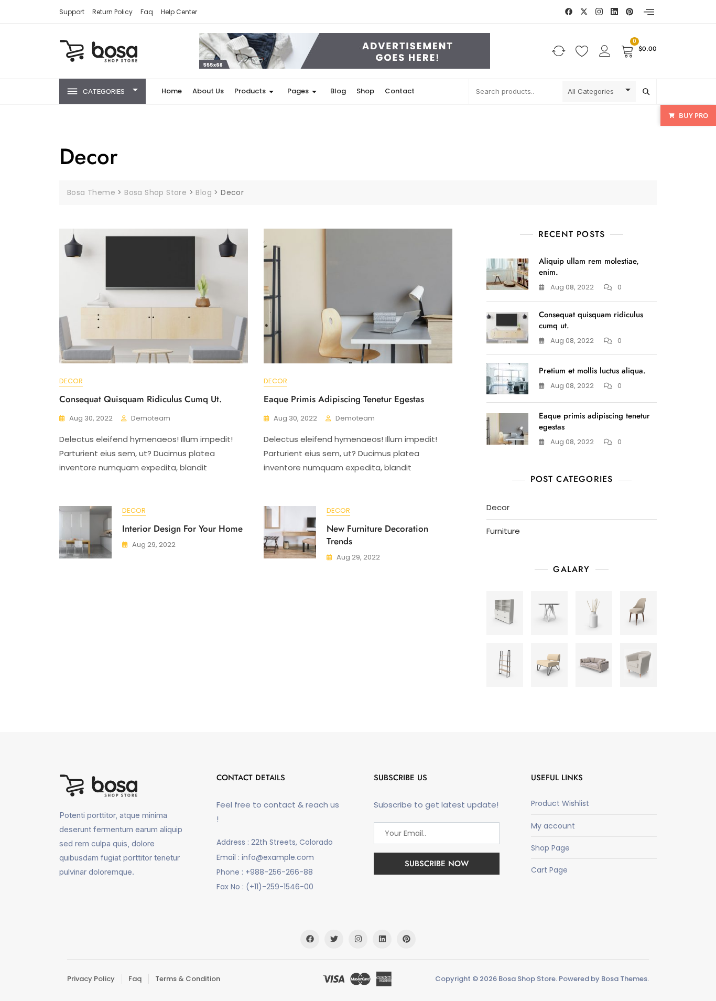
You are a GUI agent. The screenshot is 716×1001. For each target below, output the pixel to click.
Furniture (503, 530)
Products (250, 91)
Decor (71, 381)
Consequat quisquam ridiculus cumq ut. (140, 399)
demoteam (150, 418)
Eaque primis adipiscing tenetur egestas (344, 399)
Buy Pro (693, 115)
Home (171, 91)
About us (208, 91)
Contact (400, 91)
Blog (338, 91)
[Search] (646, 91)
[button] (649, 12)
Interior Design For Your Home (182, 528)
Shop (365, 91)
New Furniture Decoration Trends (377, 534)
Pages (298, 91)
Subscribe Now (437, 863)
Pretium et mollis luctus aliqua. (592, 370)
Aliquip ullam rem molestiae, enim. (589, 266)
